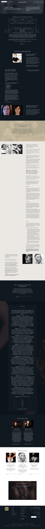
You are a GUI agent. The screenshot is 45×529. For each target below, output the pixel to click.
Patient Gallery (24, 507)
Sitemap (26, 525)
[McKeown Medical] (22, 2)
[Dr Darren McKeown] (17, 424)
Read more (7, 474)
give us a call (14, 270)
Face (13, 507)
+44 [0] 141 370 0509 (41, 1)
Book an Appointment (9, 1)
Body (13, 510)
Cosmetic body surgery (10, 463)
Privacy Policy (22, 41)
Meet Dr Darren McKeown (15, 444)
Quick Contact (36, 1)
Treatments (14, 513)
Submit (21, 43)
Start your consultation (8, 102)
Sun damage (8, 84)
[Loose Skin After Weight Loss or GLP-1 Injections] (11, 457)
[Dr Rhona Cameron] (28, 424)
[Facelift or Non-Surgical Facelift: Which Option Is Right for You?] (22, 457)
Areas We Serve (23, 516)
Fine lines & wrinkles (9, 86)
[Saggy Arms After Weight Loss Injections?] (34, 457)
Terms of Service (20, 525)
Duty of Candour (33, 525)
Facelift (22, 463)
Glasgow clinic (35, 8)
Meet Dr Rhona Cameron (27, 444)
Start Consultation (4, 1)
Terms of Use (29, 41)
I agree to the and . (23, 41)
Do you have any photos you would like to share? (22, 28)
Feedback (39, 525)
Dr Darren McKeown (33, 57)
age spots (15, 77)
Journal (22, 513)
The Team (22, 510)
